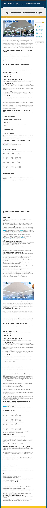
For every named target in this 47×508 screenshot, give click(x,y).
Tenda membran (22, 230)
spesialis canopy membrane (27, 46)
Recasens (6, 145)
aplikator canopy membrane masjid (11, 39)
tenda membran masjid (30, 47)
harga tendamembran (28, 43)
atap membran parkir (28, 41)
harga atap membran (6, 43)
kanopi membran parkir (5, 46)
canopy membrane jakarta (28, 303)
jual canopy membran (27, 44)
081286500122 (22, 237)
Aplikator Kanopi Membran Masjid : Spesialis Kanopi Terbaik (17, 51)
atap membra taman (19, 40)
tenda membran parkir (19, 48)
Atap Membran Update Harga (39, 36)
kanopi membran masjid (26, 305)
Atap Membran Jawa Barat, (13, 465)
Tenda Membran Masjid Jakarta (13, 48)
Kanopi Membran (4, 16)
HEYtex (5, 143)
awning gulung (8, 303)
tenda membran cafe (21, 306)
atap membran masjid (9, 41)
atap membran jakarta (23, 302)
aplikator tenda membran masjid (8, 40)
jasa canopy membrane (7, 44)
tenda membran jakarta (25, 47)
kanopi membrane (16, 46)
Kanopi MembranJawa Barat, (14, 232)
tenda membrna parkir (30, 48)
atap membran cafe (18, 302)
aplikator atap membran (21, 301)
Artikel (8, 16)
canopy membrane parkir (25, 42)
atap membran (23, 40)
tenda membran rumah (6, 307)
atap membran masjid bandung (15, 41)
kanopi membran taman (10, 46)
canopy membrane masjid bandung (11, 42)
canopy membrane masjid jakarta (18, 42)
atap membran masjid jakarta (22, 41)
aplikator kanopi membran (18, 39)
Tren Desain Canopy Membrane (39, 35)
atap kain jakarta (14, 40)
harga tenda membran (23, 43)
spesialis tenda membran (9, 47)
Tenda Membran (16, 301)
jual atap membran (23, 44)
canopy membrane (17, 303)
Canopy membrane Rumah (10, 304)
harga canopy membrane (12, 43)
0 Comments (11, 307)
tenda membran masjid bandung (6, 48)
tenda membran (14, 47)
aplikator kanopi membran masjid (25, 39)
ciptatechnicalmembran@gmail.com (8, 238)
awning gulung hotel (12, 303)
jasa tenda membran (18, 44)
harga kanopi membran (17, 43)
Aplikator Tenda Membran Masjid (12, 308)
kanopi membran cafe (15, 305)
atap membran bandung (27, 40)
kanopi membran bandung (9, 305)
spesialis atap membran (20, 46)
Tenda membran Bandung (19, 47)
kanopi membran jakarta (20, 305)
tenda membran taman (24, 48)
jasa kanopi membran (13, 44)
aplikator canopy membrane (27, 301)
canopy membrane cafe (22, 303)
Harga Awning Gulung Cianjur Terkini (39, 29)
